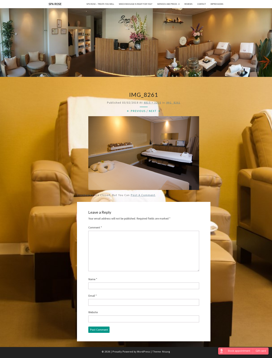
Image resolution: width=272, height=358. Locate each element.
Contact (201, 4)
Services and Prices (167, 4)
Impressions (217, 4)
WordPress (143, 351)
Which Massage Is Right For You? (135, 4)
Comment (95, 227)
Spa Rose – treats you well (100, 4)
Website (93, 312)
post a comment (143, 195)
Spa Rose (55, 4)
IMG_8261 (173, 102)
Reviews (188, 4)
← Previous (136, 111)
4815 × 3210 (152, 102)
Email (92, 295)
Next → (155, 111)
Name (92, 279)
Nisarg (166, 351)
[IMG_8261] (143, 154)
